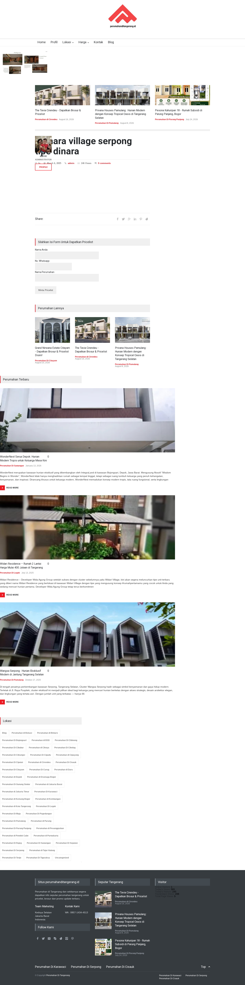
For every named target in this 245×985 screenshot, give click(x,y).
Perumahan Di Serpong (13, 850)
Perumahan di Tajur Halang (42, 850)
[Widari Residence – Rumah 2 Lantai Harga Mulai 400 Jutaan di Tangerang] (87, 527)
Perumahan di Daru (63, 769)
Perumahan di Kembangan (47, 799)
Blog (111, 42)
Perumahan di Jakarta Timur (15, 792)
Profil (54, 42)
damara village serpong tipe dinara (83, 146)
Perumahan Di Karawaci (45, 792)
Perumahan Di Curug (39, 769)
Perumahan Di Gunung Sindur (16, 784)
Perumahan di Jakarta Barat (48, 784)
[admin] (43, 144)
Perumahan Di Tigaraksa (38, 858)
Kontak (98, 42)
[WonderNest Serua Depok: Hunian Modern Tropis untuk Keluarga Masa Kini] (87, 420)
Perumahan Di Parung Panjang (169, 119)
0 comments (104, 163)
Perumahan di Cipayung (67, 755)
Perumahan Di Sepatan (67, 843)
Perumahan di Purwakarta (46, 836)
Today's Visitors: (163, 891)
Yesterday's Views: (165, 894)
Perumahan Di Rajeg (12, 843)
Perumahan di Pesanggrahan (50, 828)
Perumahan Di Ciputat (12, 762)
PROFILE (43, 167)
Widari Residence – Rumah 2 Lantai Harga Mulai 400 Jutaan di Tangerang (21, 565)
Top (203, 966)
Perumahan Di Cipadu (40, 755)
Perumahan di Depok (12, 777)
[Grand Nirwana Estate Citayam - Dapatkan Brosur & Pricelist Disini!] (52, 330)
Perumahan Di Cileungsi (13, 755)
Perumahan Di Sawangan (12, 466)
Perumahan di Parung (41, 821)
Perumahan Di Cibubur (13, 747)
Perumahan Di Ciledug (65, 747)
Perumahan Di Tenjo (11, 858)
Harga (82, 42)
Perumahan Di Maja (11, 814)
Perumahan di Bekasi (22, 733)
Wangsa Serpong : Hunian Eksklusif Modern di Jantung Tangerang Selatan (22, 672)
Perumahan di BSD (41, 740)
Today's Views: (163, 889)
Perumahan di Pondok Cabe (15, 836)
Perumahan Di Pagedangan (39, 814)
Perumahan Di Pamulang (106, 123)
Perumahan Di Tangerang (58, 975)
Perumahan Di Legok (10, 573)
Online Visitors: (163, 887)
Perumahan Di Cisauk (66, 762)
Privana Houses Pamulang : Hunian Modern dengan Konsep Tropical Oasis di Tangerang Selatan (120, 114)
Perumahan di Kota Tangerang (16, 806)
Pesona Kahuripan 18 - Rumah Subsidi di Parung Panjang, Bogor (132, 944)
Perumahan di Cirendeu (46, 119)
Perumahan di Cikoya (39, 747)
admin (71, 163)
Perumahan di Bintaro (47, 733)
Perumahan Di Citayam (46, 360)
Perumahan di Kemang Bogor (16, 799)
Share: (39, 218)
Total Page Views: (164, 896)
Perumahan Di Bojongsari (14, 740)
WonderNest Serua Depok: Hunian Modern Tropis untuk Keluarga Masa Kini (23, 458)
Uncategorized (62, 858)
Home (42, 42)
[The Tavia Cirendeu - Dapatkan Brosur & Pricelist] (62, 95)
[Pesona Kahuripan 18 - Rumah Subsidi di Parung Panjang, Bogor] (182, 95)
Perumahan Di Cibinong (66, 740)
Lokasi (66, 42)
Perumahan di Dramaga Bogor (41, 777)
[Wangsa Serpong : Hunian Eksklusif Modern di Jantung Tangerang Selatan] (87, 634)
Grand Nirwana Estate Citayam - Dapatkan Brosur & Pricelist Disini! (52, 351)
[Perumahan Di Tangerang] (122, 25)
